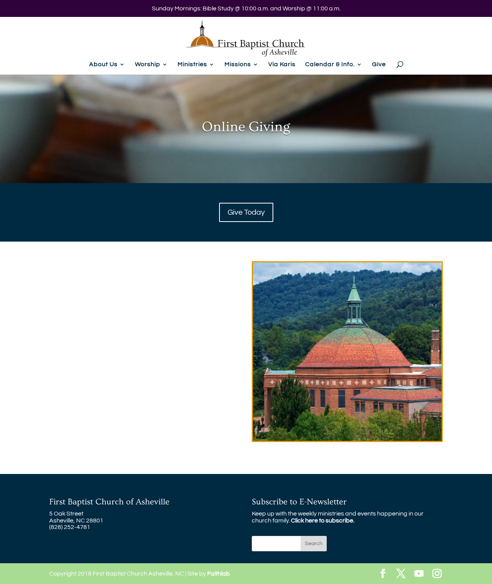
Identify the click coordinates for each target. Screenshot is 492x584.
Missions (237, 64)
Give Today (246, 212)
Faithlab (218, 574)
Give (379, 64)
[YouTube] (419, 574)
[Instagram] (437, 574)
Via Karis (282, 64)
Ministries (192, 64)
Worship (147, 64)
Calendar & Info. (330, 64)
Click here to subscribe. (322, 520)
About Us (103, 64)
